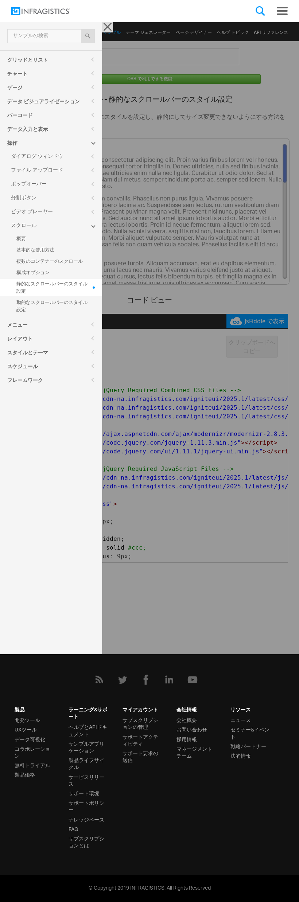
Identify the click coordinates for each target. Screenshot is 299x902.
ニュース (240, 719)
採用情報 (186, 738)
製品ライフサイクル (86, 763)
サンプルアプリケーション (86, 747)
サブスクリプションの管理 (140, 723)
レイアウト (20, 340)
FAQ (73, 828)
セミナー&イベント (249, 733)
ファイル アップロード (37, 170)
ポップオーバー (29, 184)
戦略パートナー (248, 745)
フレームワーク (25, 381)
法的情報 (240, 755)
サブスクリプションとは (86, 841)
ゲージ (15, 88)
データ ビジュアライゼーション (43, 102)
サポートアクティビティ (140, 740)
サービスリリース (86, 780)
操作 (12, 144)
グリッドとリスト (27, 61)
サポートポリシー (86, 806)
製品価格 (25, 774)
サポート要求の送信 (140, 756)
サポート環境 (84, 792)
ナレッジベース (86, 819)
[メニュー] (282, 10)
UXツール (26, 729)
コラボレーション (32, 752)
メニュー (17, 326)
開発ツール (27, 719)
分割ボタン (23, 198)
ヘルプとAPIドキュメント (88, 730)
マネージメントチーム (194, 752)
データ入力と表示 (27, 130)
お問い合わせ (191, 729)
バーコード (20, 116)
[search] (88, 36)
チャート (17, 75)
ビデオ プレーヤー (32, 212)
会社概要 (186, 719)
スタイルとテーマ (27, 353)
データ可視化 (30, 738)
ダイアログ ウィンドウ (37, 156)
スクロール (23, 225)
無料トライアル (32, 764)
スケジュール (22, 367)
